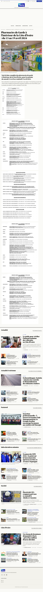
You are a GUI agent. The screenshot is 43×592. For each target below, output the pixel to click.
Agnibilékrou (25, 25)
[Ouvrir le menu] (2, 1)
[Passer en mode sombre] (30, 1)
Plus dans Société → (38, 486)
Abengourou (18, 25)
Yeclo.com (3, 29)
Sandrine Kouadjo (33, 504)
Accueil (12, 25)
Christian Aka (26, 504)
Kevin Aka (26, 385)
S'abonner (39, 1)
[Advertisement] (21, 16)
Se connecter (34, 1)
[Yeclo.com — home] (21, 5)
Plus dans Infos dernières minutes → (34, 447)
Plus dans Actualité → (37, 330)
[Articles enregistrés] (28, 1)
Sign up (2, 580)
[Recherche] (26, 1)
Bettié (30, 25)
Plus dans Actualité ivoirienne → (35, 371)
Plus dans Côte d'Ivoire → (37, 528)
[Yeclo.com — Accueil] (3, 570)
